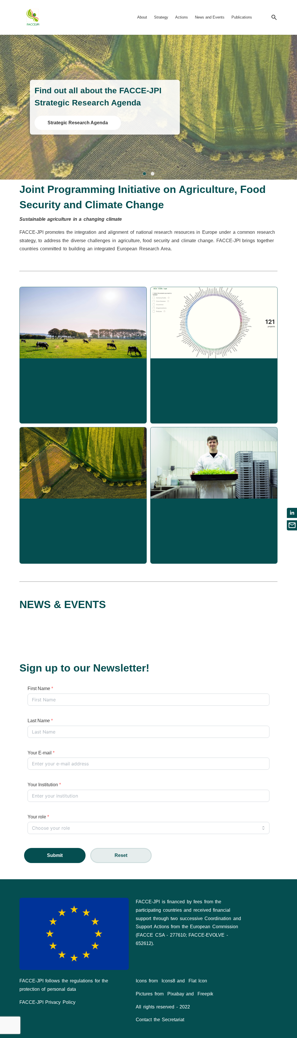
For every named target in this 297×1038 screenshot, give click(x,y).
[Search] (274, 17)
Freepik (205, 993)
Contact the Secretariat (160, 1019)
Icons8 (168, 980)
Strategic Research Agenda (78, 122)
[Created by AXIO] (273, 902)
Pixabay (175, 993)
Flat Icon (198, 980)
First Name (40, 688)
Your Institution (44, 784)
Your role (38, 816)
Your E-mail (41, 752)
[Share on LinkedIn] (292, 513)
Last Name (40, 720)
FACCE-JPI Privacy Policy (47, 1002)
